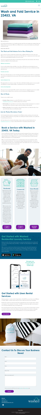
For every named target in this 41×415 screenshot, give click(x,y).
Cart (39, 1)
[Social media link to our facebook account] (3, 405)
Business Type (7, 370)
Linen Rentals (6, 314)
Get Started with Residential (7, 227)
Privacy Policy (21, 388)
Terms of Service (26, 388)
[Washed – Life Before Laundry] (17, 5)
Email (6, 361)
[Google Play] (16, 255)
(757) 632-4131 (5, 401)
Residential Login (30, 1)
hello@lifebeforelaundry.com (8, 101)
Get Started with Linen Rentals (34, 227)
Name (6, 356)
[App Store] (6, 255)
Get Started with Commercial (20, 227)
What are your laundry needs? (9, 375)
